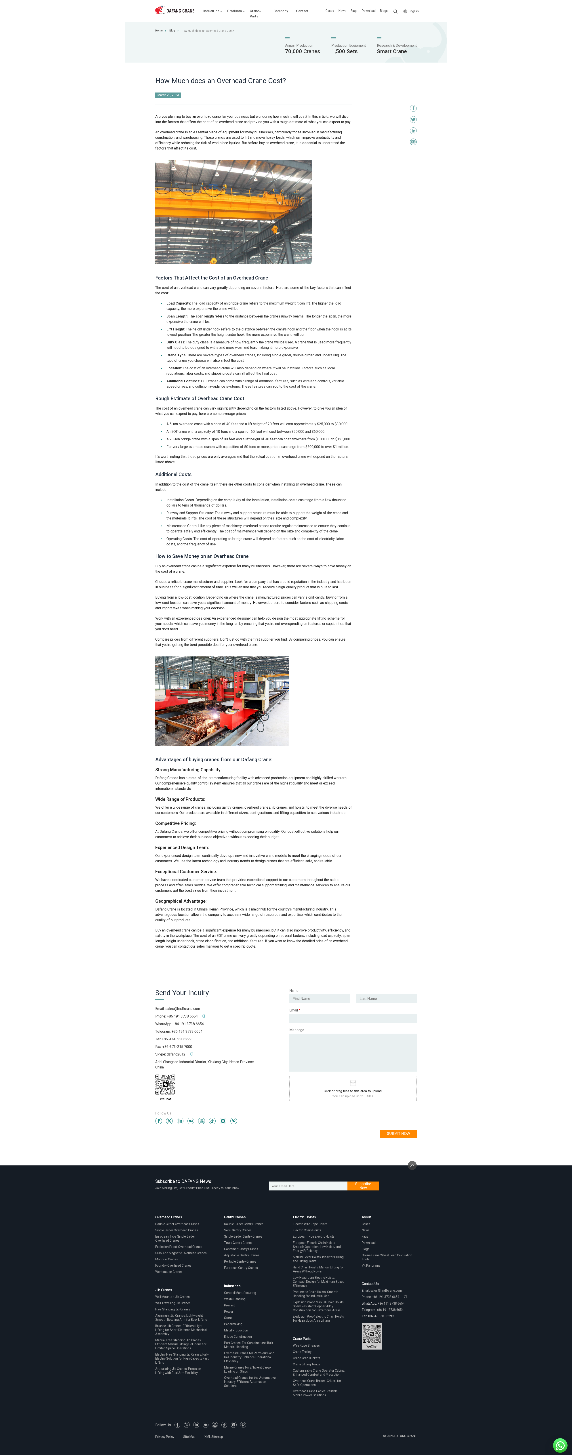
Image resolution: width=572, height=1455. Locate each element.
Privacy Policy (164, 1436)
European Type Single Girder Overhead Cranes (175, 1238)
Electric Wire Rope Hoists (310, 1224)
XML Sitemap (213, 1436)
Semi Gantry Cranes (238, 1230)
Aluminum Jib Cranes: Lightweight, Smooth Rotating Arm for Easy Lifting (181, 1317)
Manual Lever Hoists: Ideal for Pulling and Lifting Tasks (318, 1259)
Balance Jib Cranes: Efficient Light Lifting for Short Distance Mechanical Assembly (181, 1330)
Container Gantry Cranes (241, 1249)
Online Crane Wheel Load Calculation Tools (387, 1257)
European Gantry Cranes (241, 1268)
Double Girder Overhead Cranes (177, 1224)
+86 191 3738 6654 (188, 1024)
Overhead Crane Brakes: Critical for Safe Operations (317, 1383)
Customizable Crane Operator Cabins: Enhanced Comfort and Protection (319, 1372)
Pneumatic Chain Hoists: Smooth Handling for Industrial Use (315, 1294)
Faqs (354, 11)
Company (280, 10)
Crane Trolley (302, 1352)
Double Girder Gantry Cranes (243, 1224)
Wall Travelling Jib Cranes (173, 1303)
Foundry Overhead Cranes (173, 1265)
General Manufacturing (240, 1293)
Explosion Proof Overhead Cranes (178, 1247)
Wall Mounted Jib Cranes (172, 1297)
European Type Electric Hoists (313, 1236)
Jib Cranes (163, 1290)
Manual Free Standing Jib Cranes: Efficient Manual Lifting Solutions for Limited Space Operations (180, 1344)
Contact (302, 10)
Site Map (189, 1436)
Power (228, 1311)
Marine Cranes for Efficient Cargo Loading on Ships (247, 1369)
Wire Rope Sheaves (306, 1345)
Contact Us (370, 1284)
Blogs (384, 11)
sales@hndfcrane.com (182, 1008)
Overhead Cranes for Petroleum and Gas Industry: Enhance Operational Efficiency (249, 1357)
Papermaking (233, 1324)
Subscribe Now (363, 1186)
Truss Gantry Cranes (238, 1243)
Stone (228, 1318)
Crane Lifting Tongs (306, 1364)
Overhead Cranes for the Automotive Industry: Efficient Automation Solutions (250, 1381)
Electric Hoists (304, 1217)
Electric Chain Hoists (307, 1230)
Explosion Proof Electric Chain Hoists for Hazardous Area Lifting (318, 1318)
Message (296, 1030)
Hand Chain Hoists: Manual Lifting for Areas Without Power (318, 1269)
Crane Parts (302, 1338)
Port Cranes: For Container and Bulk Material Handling (248, 1345)
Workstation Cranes (169, 1272)
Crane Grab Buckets (306, 1358)
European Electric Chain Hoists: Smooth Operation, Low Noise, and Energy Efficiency (317, 1247)
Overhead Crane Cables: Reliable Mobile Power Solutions (315, 1393)
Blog (172, 31)
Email (294, 1010)
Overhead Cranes (168, 1217)
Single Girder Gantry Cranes (243, 1236)
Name (294, 990)
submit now (398, 1133)
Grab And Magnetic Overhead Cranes (181, 1253)
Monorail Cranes (166, 1259)
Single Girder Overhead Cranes (176, 1230)
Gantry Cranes (235, 1217)
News (342, 11)
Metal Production (236, 1330)
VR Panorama (371, 1265)
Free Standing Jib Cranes (172, 1309)
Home (159, 31)
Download (369, 11)
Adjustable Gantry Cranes (241, 1255)
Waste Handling (235, 1299)
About (366, 1217)
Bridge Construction (238, 1336)
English (414, 11)
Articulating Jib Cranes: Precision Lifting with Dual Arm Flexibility (178, 1371)
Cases (330, 11)
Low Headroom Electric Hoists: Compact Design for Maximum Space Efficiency (318, 1281)
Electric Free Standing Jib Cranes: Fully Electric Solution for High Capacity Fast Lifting (182, 1358)
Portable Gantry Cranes (240, 1261)
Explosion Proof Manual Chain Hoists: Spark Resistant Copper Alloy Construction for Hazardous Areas (318, 1306)
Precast (229, 1305)
